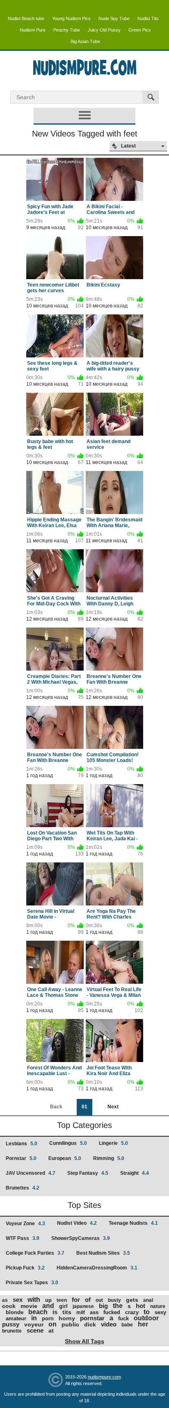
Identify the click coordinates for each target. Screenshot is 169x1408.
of (88, 1299)
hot (140, 1305)
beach (38, 1311)
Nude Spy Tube (114, 18)
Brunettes (22, 1188)
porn (48, 1318)
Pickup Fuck (25, 1268)
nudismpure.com (104, 1376)
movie (29, 1306)
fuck (123, 1318)
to (147, 1311)
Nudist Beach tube (26, 18)
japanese (83, 1306)
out (99, 1300)
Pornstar (21, 1158)
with (33, 1299)
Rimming (108, 1158)
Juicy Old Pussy (104, 29)
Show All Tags (84, 1341)
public (70, 1324)
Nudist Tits (148, 18)
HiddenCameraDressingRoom (97, 1268)
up (48, 1300)
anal (148, 1300)
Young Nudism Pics (71, 18)
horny (67, 1318)
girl (63, 1306)
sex (18, 1299)
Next (113, 1107)
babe (127, 1325)
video (108, 1324)
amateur (16, 1318)
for (76, 1299)
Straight (134, 1173)
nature (157, 1306)
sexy (160, 1312)
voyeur (33, 1324)
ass (94, 1312)
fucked (111, 1312)
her (143, 1324)
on (52, 1324)
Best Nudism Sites (103, 1253)
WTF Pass (22, 1238)
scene (35, 1330)
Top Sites (84, 1205)
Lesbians (21, 1143)
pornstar (92, 1318)
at (51, 1330)
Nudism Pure (33, 29)
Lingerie (113, 1143)
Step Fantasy (87, 1173)
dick (90, 1324)
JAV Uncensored (30, 1173)
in (34, 1318)
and (48, 1305)
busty (114, 1300)
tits (66, 1312)
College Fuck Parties (35, 1253)
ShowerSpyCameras (80, 1238)
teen (62, 1300)
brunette (12, 1331)
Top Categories (84, 1125)
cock (9, 1306)
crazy (132, 1312)
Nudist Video (77, 1223)
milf (80, 1312)
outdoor (146, 1318)
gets (132, 1300)
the (118, 1305)
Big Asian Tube (85, 41)
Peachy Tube (66, 29)
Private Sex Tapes (32, 1282)
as (5, 1300)
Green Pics (139, 29)
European (64, 1158)
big (103, 1305)
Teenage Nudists (133, 1223)
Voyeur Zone (25, 1223)
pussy (10, 1324)
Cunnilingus (68, 1143)
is (55, 1311)
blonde (14, 1312)
